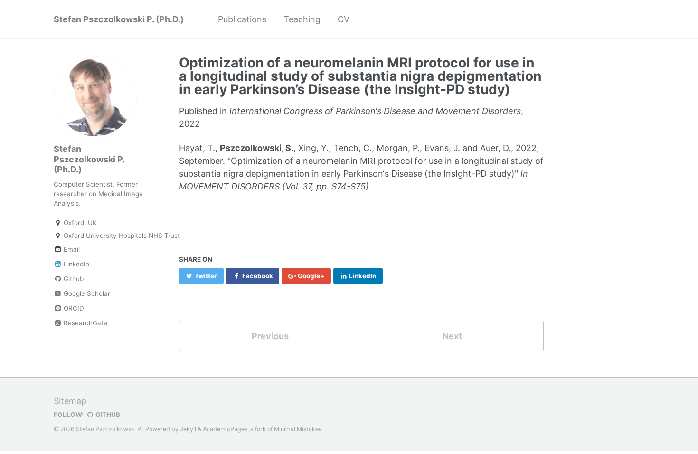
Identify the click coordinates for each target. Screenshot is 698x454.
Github (73, 279)
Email (71, 249)
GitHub (107, 414)
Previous (270, 336)
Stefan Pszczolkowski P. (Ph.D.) (119, 19)
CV (343, 19)
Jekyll (188, 429)
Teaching (302, 19)
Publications (242, 19)
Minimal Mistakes (297, 429)
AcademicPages (225, 429)
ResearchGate (84, 323)
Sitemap (70, 401)
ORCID (73, 308)
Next (452, 336)
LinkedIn (75, 264)
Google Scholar (86, 293)
